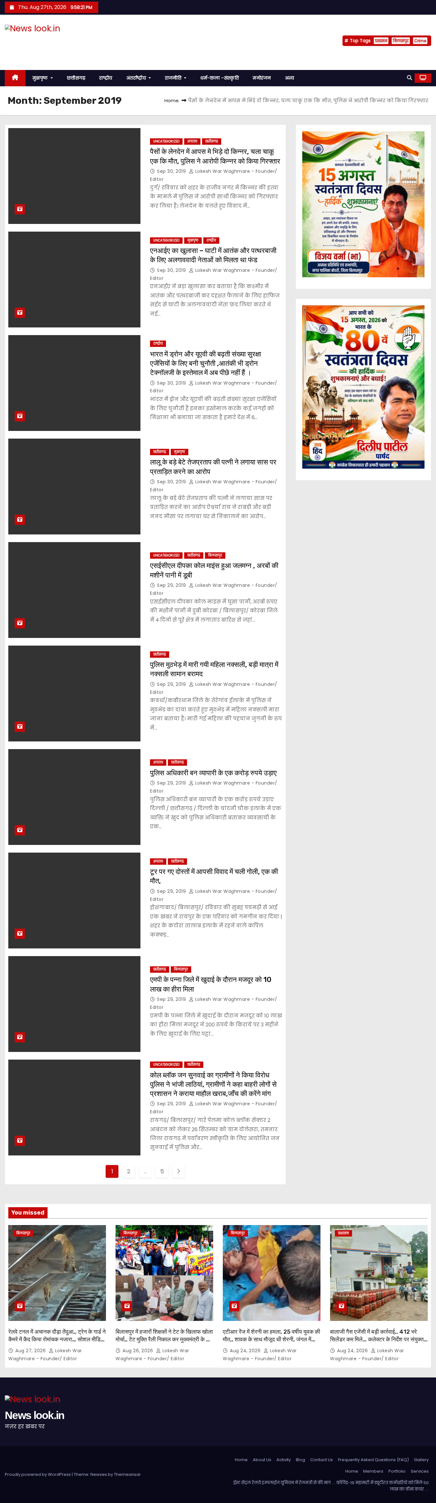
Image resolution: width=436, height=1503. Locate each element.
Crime (420, 40)
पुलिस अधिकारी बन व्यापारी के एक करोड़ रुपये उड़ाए (213, 773)
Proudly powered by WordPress (38, 1474)
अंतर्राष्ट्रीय (136, 78)
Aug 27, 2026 (31, 1350)
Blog (300, 1460)
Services (420, 1471)
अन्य (289, 78)
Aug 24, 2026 (246, 1350)
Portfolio (397, 1471)
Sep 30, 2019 (172, 171)
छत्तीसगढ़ (76, 78)
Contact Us (321, 1460)
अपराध (192, 141)
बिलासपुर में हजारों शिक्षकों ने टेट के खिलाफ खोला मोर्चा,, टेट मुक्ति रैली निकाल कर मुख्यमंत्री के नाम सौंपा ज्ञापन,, (164, 1339)
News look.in (34, 41)
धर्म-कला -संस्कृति (219, 78)
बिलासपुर (401, 40)
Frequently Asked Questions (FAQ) (373, 1460)
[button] (409, 77)
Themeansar (127, 1474)
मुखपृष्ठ (41, 78)
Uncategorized (166, 141)
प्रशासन (381, 40)
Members (373, 1471)
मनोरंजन (262, 78)
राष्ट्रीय (105, 78)
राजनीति (174, 78)
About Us (262, 1460)
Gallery (421, 1460)
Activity (283, 1460)
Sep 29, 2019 (172, 585)
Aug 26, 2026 (138, 1350)
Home (171, 100)
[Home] (15, 78)
